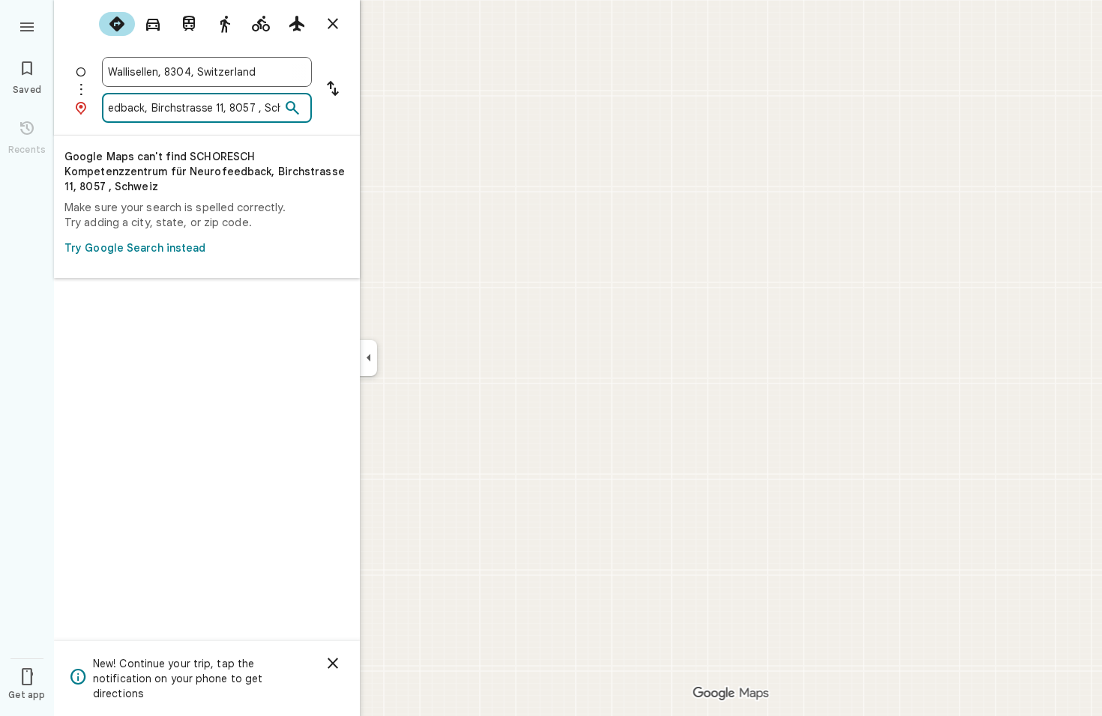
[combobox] (207, 72)
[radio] (117, 24)
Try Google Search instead (135, 248)
